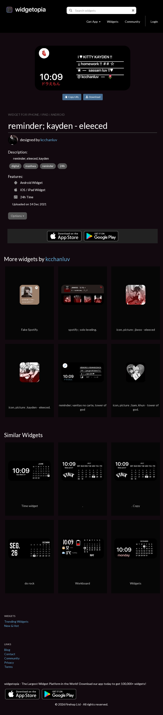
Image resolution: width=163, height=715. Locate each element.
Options (16, 216)
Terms (8, 667)
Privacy (9, 662)
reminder (47, 166)
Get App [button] (92, 21)
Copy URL (73, 97)
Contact (9, 654)
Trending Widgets (16, 621)
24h (62, 166)
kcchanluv (49, 139)
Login (154, 21)
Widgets (112, 21)
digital (15, 166)
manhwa (30, 166)
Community (132, 21)
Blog (7, 650)
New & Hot (11, 626)
